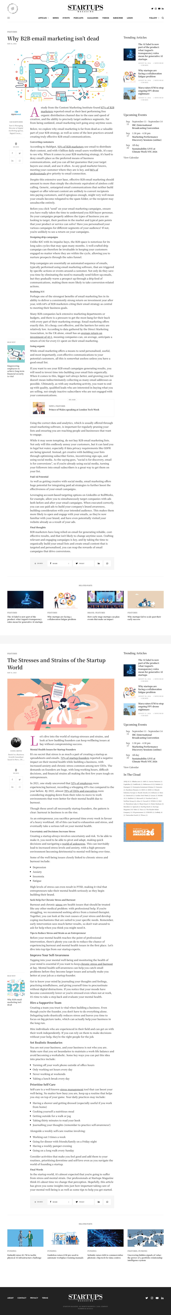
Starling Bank (146, 807)
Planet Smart (144, 804)
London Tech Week (142, 795)
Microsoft (141, 798)
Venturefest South (133, 815)
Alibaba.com (137, 781)
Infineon (155, 793)
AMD (145, 781)
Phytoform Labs (132, 804)
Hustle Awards (144, 793)
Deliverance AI (149, 784)
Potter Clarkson (157, 804)
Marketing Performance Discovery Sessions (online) (147, 138)
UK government (139, 812)
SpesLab (136, 807)
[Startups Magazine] (85, 8)
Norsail (146, 801)
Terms (45, 1298)
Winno (144, 815)
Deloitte (159, 784)
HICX (144, 790)
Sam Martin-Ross (16, 122)
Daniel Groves (16, 751)
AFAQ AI (127, 781)
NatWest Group (130, 801)
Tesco (143, 809)
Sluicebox (128, 807)
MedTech (132, 798)
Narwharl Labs (152, 798)
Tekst (136, 809)
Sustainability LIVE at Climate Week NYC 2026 (144, 150)
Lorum (154, 795)
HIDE (151, 790)
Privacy (34, 1298)
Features (12, 32)
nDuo (140, 801)
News (52, 406)
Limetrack (130, 795)
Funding (11, 1251)
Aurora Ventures (155, 781)
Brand (91, 612)
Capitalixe (128, 784)
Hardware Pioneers (133, 790)
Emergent (128, 787)
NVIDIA (154, 801)
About (10, 1298)
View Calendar (131, 157)
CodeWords (138, 784)
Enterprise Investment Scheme (144, 787)
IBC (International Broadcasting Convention (145, 126)
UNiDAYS (150, 812)
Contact (22, 1298)
